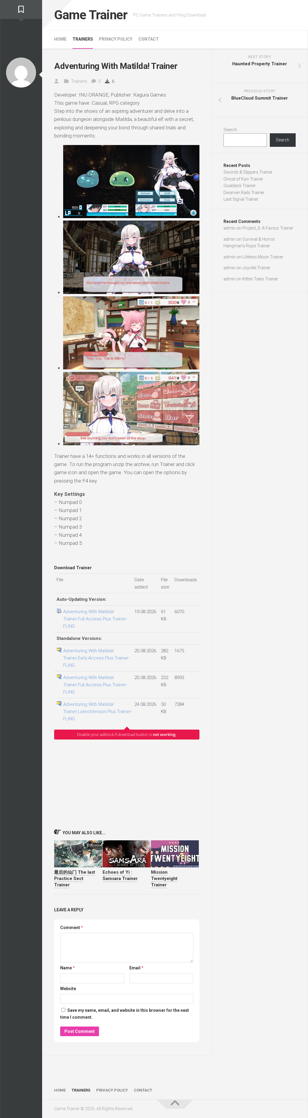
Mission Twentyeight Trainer (164, 878)
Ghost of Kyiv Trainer (243, 179)
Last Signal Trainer (240, 199)
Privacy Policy (115, 39)
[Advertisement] (126, 784)
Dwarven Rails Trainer (243, 192)
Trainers (82, 39)
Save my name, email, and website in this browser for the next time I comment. (124, 1014)
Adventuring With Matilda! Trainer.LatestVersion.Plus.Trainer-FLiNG (97, 711)
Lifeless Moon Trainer (262, 257)
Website (68, 988)
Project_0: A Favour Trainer (267, 228)
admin (229, 228)
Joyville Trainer (256, 267)
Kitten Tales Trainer (260, 278)
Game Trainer (90, 15)
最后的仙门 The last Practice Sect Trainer (74, 878)
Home (60, 39)
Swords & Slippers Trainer (248, 172)
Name (67, 967)
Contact (148, 39)
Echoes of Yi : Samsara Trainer (120, 875)
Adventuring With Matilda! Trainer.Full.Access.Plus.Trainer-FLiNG (95, 619)
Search (230, 129)
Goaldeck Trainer (239, 185)
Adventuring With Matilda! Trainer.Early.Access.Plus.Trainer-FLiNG (96, 658)
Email (136, 967)
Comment (71, 927)
